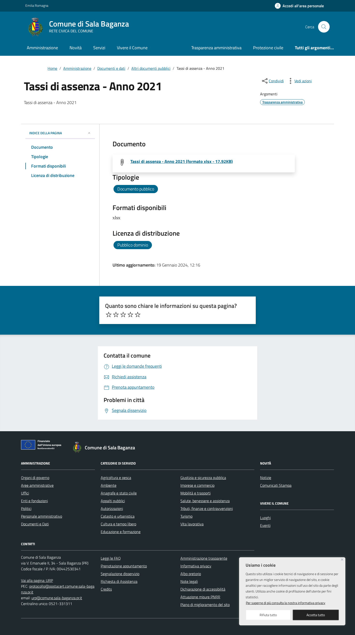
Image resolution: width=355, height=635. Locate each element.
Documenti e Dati (35, 524)
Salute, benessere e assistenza (205, 501)
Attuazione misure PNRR (200, 597)
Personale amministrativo (41, 516)
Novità (76, 47)
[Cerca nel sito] (324, 27)
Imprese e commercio (197, 485)
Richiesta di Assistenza (119, 581)
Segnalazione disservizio (120, 574)
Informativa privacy (195, 566)
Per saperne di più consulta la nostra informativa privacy (285, 602)
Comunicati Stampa (275, 485)
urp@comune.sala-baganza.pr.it (56, 598)
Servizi (99, 47)
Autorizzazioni (112, 508)
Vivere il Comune (132, 47)
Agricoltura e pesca (116, 477)
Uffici (25, 493)
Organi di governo (35, 477)
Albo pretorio (190, 574)
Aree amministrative (37, 485)
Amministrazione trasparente (203, 558)
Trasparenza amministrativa (216, 47)
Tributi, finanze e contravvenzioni (206, 508)
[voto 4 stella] (130, 314)
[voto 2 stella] (116, 314)
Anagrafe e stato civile (119, 493)
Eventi (265, 525)
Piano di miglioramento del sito (205, 604)
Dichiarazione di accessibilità (202, 589)
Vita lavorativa (192, 524)
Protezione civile (268, 47)
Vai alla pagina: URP (37, 580)
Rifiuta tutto (268, 614)
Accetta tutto (315, 614)
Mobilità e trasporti (195, 493)
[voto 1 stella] (108, 314)
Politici (26, 508)
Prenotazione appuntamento (124, 566)
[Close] (342, 559)
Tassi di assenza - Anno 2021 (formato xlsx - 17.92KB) (181, 161)
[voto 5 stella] (137, 314)
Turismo (186, 516)
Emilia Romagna (36, 5)
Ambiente (108, 485)
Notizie (265, 477)
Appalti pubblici (113, 501)
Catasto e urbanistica (118, 516)
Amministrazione (42, 47)
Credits (106, 589)
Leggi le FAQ (111, 558)
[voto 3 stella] (123, 314)
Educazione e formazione (121, 532)
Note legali (189, 581)
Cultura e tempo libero (118, 524)
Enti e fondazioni (34, 501)
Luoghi (265, 518)
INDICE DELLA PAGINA (45, 132)
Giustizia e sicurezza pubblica (203, 477)
